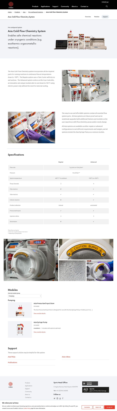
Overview (88, 16)
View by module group (14, 293)
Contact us (84, 6)
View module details (39, 313)
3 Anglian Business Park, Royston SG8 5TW (66, 387)
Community (65, 6)
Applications (45, 6)
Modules (96, 16)
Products (35, 6)
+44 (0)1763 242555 (62, 391)
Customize (87, 407)
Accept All (109, 407)
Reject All (98, 407)
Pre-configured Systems (35, 12)
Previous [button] (64, 86)
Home (10, 12)
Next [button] (107, 86)
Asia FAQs (11, 357)
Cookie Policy (27, 408)
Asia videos (66, 357)
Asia (24, 12)
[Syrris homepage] (11, 5)
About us (75, 6)
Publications (12, 362)
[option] (85, 85)
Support (55, 6)
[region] (58, 405)
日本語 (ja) (105, 2)
